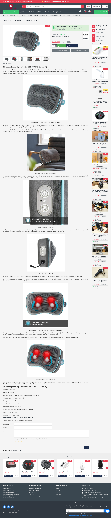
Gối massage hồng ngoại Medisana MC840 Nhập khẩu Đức (11, 471)
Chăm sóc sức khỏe (15, 15)
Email (4, 427)
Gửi (85, 447)
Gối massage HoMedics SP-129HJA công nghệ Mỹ (46, 471)
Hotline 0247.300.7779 (61, 50)
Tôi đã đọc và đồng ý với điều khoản (80, 514)
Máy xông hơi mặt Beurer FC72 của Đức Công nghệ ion (100, 80)
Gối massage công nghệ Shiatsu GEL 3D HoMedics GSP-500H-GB (28, 471)
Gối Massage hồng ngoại (40, 15)
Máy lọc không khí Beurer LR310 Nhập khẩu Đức (100, 144)
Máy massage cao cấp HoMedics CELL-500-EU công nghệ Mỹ (65, 471)
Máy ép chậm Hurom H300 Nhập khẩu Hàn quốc (100, 165)
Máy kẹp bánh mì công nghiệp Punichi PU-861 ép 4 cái (100, 213)
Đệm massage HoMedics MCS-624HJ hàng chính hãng (100, 471)
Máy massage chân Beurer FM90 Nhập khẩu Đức (100, 123)
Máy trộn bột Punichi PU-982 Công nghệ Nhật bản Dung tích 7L (100, 258)
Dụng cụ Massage (27, 15)
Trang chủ (5, 15)
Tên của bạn (6, 424)
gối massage (14, 450)
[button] (5, 59)
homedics (21, 450)
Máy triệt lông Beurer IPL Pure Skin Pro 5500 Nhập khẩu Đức (100, 59)
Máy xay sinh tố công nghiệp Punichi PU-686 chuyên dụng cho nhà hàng (100, 192)
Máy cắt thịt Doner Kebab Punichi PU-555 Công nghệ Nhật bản (100, 280)
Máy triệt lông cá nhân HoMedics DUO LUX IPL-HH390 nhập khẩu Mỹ (82, 471)
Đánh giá (5, 442)
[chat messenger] (107, 511)
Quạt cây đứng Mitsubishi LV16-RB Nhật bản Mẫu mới (100, 102)
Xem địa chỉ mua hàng (80, 50)
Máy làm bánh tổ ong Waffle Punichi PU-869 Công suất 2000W (100, 235)
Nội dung (5, 431)
